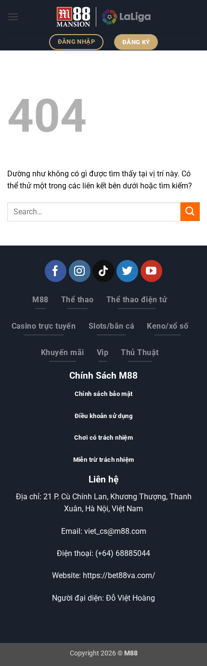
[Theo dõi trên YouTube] (151, 271)
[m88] (103, 16)
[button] (13, 16)
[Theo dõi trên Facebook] (55, 271)
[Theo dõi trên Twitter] (127, 271)
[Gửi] (190, 211)
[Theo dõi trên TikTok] (103, 271)
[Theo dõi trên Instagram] (80, 271)
